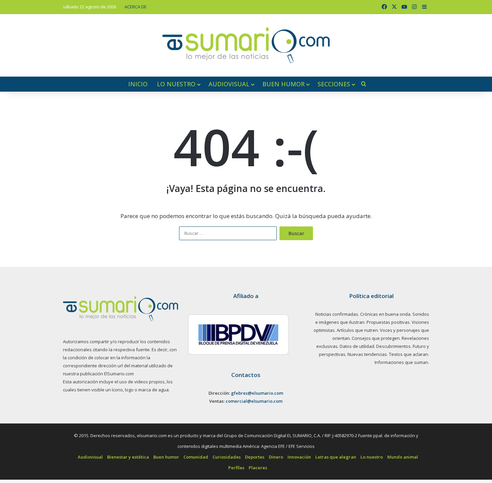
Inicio (138, 84)
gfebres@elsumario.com (257, 393)
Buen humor (283, 84)
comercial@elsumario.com (254, 401)
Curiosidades (227, 457)
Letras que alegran (335, 457)
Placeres (258, 468)
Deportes (254, 457)
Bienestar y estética (128, 457)
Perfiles (236, 468)
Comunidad (195, 457)
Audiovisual (229, 84)
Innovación (299, 457)
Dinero (276, 457)
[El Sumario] (246, 45)
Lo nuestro (176, 84)
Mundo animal (402, 457)
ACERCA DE (136, 7)
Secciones (334, 84)
